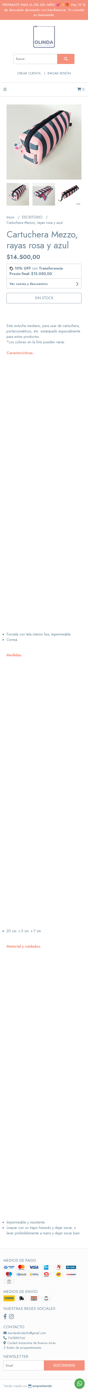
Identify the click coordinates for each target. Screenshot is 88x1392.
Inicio (11, 217)
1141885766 (16, 1338)
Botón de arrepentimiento (23, 1347)
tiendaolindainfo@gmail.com (26, 1333)
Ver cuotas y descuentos (28, 284)
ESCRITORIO (33, 217)
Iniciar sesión (59, 73)
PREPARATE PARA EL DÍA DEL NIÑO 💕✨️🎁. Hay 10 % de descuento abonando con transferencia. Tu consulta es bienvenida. (44, 9)
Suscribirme (64, 1365)
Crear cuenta (29, 73)
